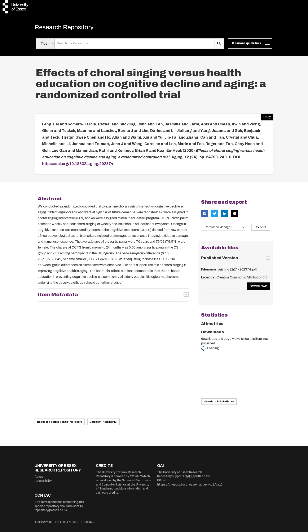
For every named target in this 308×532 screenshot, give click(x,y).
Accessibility (43, 480)
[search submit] (219, 43)
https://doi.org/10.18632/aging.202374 (77, 164)
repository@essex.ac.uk (51, 510)
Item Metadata (58, 294)
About (39, 476)
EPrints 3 (135, 476)
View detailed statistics (219, 401)
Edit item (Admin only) (103, 421)
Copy (266, 116)
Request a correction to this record (59, 421)
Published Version (219, 258)
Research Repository (64, 27)
